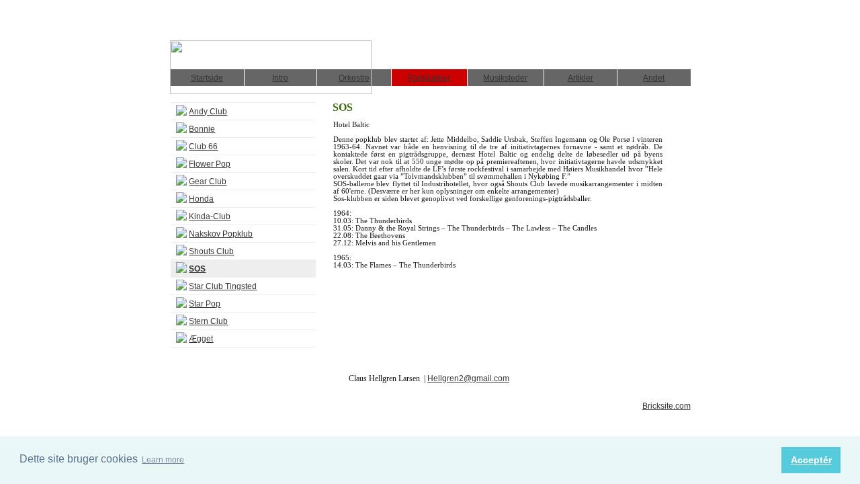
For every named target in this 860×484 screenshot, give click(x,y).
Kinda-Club (209, 216)
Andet (653, 78)
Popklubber (429, 78)
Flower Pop (209, 164)
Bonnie (202, 129)
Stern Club (208, 321)
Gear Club (207, 181)
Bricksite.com (666, 406)
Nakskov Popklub (221, 234)
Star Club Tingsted (223, 286)
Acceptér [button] (811, 459)
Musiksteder (505, 78)
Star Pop (204, 304)
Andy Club (208, 111)
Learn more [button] (163, 460)
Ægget (201, 339)
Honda (201, 199)
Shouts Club (211, 251)
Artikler (580, 78)
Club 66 (203, 146)
